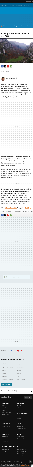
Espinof (19, 418)
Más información (25, 465)
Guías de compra (6, 364)
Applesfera (4, 410)
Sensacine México (21, 451)
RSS (15, 350)
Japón (10, 26)
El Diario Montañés (11, 208)
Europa (26, 5)
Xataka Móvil (5, 408)
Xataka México (5, 449)
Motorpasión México (22, 456)
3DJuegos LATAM (21, 449)
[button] (11, 78)
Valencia (29, 26)
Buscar (30, 390)
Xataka (3, 405)
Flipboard (8, 66)
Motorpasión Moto (21, 428)
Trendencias (5, 436)
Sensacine (19, 416)
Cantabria (26, 211)
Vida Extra (19, 408)
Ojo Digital (28, 208)
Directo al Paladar (6, 426)
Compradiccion (5, 441)
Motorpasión (20, 426)
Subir (27, 397)
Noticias (19, 5)
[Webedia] (29, 1)
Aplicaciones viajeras (7, 379)
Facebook (2, 66)
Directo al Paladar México (8, 456)
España (12, 5)
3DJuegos (19, 405)
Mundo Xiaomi (5, 414)
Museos (19, 364)
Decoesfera (5, 438)
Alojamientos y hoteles (7, 367)
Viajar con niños (21, 379)
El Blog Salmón (20, 436)
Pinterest (18, 350)
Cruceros (4, 376)
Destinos (4, 373)
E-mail (11, 66)
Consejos (4, 5)
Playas (18, 376)
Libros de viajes (17, 211)
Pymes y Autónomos (22, 438)
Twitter (5, 66)
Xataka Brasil (5, 451)
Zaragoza (16, 26)
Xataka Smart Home (7, 412)
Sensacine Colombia (22, 453)
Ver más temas (6, 384)
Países (4, 26)
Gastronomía (20, 367)
